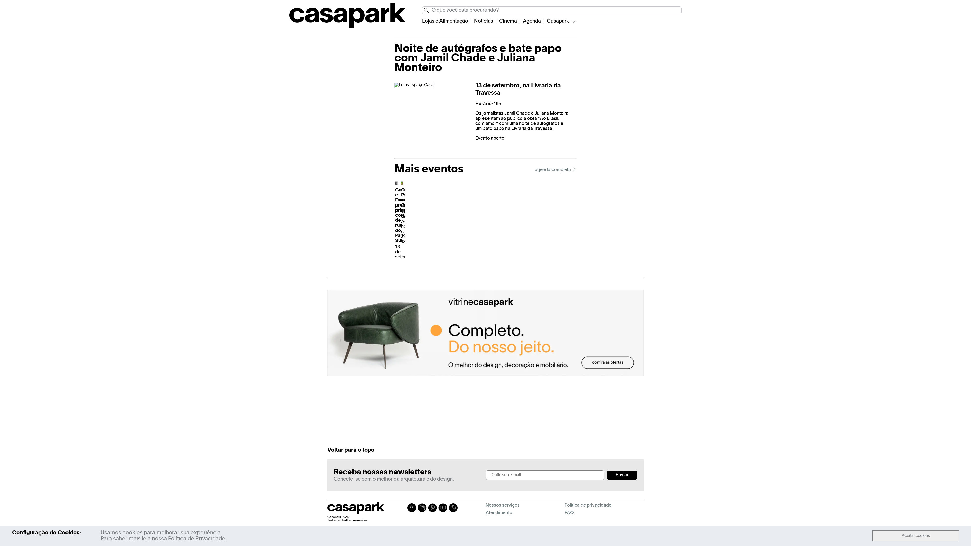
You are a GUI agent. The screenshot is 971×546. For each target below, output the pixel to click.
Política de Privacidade (196, 538)
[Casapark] (347, 26)
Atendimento (499, 513)
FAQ (569, 513)
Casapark (558, 21)
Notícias (483, 21)
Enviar (622, 475)
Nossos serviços (503, 505)
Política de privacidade (588, 505)
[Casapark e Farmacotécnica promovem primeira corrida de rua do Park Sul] (396, 183)
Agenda (532, 21)
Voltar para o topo (350, 450)
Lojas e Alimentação (445, 21)
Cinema (508, 21)
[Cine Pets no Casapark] (402, 183)
